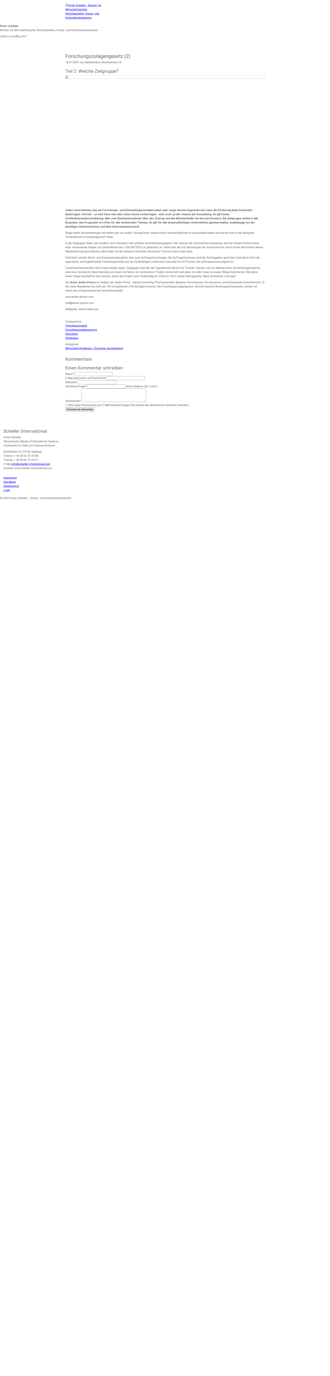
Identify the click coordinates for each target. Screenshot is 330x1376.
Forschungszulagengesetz (81, 329)
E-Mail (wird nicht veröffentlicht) (85, 378)
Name (69, 374)
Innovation (71, 334)
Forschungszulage (76, 325)
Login (6, 490)
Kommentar (73, 401)
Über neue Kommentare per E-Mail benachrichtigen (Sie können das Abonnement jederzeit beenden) (128, 405)
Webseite (71, 382)
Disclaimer (9, 482)
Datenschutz (11, 486)
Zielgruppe (71, 338)
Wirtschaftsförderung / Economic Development (94, 348)
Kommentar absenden (80, 409)
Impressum (10, 477)
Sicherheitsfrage (76, 386)
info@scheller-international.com (31, 464)
